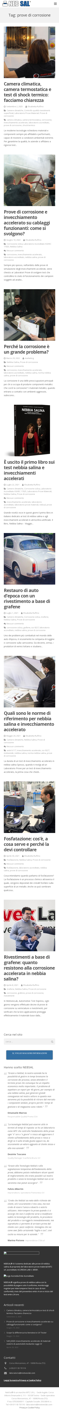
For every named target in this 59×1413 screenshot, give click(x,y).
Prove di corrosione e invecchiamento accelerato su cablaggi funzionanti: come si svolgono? (27, 223)
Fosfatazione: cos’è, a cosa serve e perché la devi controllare (26, 844)
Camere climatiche (15, 110)
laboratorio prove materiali (27, 504)
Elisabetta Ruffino (36, 106)
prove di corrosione (13, 125)
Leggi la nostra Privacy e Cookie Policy (22, 1380)
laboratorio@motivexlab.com (22, 1373)
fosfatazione (12, 867)
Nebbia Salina (16, 246)
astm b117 (11, 750)
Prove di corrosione (29, 362)
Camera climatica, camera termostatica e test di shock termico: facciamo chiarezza (27, 92)
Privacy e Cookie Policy (30, 1407)
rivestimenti (9, 995)
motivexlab (9, 753)
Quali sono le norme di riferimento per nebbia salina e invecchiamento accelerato (29, 721)
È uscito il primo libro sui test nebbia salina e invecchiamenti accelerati (29, 470)
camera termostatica (31, 120)
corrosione (47, 120)
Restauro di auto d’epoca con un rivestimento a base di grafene (27, 598)
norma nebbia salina (37, 753)
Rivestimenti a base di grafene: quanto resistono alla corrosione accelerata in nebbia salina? (29, 968)
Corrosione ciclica (15, 244)
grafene (26, 627)
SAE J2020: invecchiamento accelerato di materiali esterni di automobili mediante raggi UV (28, 1342)
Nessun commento (15, 250)
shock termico (29, 125)
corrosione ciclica (14, 627)
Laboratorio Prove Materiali (27, 113)
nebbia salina (31, 257)
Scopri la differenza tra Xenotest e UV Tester (27, 1332)
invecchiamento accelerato (16, 122)
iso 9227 (35, 627)
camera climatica (14, 120)
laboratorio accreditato (39, 122)
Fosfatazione (12, 860)
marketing (29, 358)
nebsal (42, 504)
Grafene (44, 617)
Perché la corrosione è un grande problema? (26, 349)
